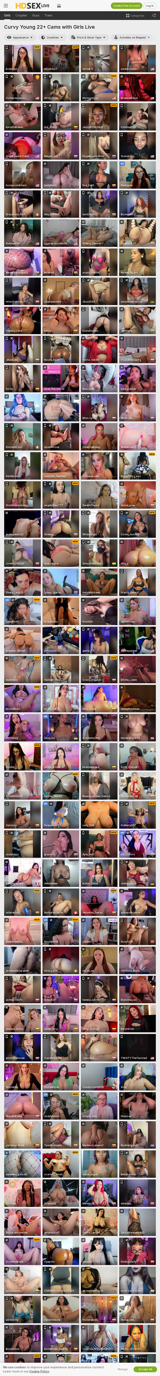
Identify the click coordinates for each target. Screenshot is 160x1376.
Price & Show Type (89, 37)
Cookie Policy (39, 1371)
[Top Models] (59, 5)
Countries (53, 37)
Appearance (21, 37)
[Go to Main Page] (32, 5)
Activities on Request (133, 37)
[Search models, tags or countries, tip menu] (154, 15)
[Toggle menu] (6, 5)
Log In (150, 5)
